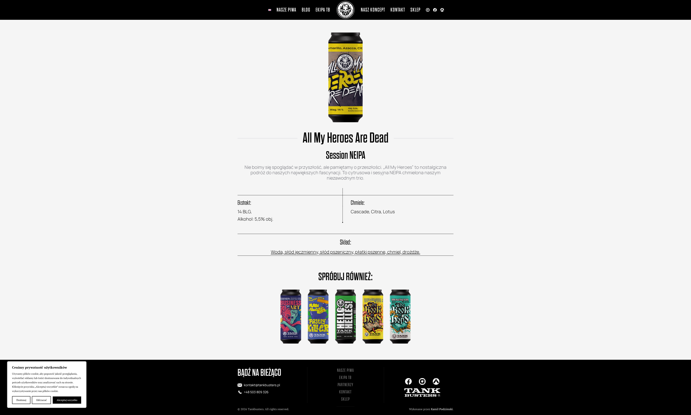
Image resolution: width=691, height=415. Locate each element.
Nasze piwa (286, 10)
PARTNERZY (345, 385)
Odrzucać (41, 400)
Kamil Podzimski (442, 409)
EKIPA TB (345, 377)
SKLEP (345, 399)
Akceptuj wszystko (67, 400)
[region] (46, 384)
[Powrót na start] (345, 10)
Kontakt (397, 10)
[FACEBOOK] (435, 10)
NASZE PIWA (345, 370)
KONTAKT (345, 392)
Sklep (415, 10)
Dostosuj (21, 400)
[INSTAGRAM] (428, 10)
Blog (306, 10)
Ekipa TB (323, 10)
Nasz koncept (373, 10)
